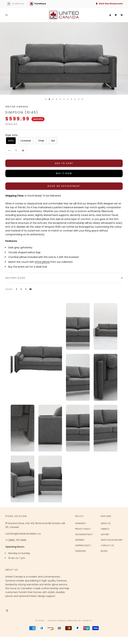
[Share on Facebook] (16, 289)
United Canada (16, 106)
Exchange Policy (84, 534)
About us (106, 523)
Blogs (104, 551)
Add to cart (64, 163)
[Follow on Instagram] (7, 610)
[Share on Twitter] (21, 289)
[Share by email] (30, 289)
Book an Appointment (64, 186)
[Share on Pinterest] (25, 289)
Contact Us (107, 545)
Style (11, 135)
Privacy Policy (83, 528)
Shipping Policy (83, 545)
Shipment (79, 539)
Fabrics (105, 528)
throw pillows (42, 262)
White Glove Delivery (112, 539)
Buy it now (64, 173)
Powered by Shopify (79, 620)
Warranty (80, 523)
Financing (80, 551)
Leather (105, 534)
